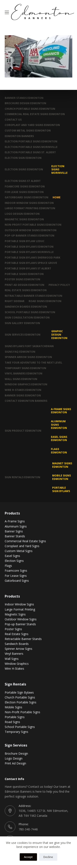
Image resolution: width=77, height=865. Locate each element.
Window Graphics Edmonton (26, 384)
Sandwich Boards (17, 644)
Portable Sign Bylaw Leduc (24, 241)
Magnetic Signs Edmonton (24, 219)
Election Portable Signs (20, 702)
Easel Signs (12, 556)
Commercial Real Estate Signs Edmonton (35, 114)
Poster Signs (13, 629)
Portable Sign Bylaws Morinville (29, 252)
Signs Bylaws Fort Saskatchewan (29, 346)
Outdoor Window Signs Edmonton (30, 230)
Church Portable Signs (20, 697)
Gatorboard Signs (17, 581)
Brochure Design (16, 753)
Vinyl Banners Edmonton (23, 373)
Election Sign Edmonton (23, 158)
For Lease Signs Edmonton (24, 192)
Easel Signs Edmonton (59, 438)
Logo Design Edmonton (22, 214)
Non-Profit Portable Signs (22, 712)
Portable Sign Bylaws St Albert (28, 268)
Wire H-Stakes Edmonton (23, 390)
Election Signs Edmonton (24, 169)
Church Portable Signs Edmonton (30, 109)
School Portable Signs (20, 727)
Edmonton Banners (19, 136)
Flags (8, 566)
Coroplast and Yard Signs (22, 546)
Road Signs (12, 722)
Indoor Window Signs (19, 604)
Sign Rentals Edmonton (22, 477)
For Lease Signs (16, 576)
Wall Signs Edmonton (21, 379)
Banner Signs (14, 531)
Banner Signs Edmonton (23, 395)
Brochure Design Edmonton (25, 103)
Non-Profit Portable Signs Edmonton (33, 224)
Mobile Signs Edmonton (61, 477)
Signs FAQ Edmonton (20, 352)
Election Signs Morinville (59, 169)
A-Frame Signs (15, 521)
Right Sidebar (14, 301)
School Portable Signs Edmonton (30, 312)
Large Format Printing (20, 609)
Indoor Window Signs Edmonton (29, 203)
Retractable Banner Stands (23, 639)
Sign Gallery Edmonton (22, 323)
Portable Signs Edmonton (24, 274)
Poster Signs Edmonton (22, 279)
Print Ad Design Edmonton (24, 285)
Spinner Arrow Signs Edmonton (28, 357)
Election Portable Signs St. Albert (30, 152)
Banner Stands (15, 536)
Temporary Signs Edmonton (25, 368)
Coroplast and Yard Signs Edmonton (32, 125)
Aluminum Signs (16, 526)
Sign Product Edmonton (23, 430)
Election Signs (14, 561)
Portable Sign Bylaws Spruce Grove (31, 263)
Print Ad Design (15, 763)
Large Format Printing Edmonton (30, 208)
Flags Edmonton (59, 450)
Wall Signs (12, 659)
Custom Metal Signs (19, 551)
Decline (48, 857)
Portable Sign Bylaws (61, 489)
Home (57, 197)
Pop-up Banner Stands (20, 624)
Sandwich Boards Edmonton (26, 306)
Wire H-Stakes (14, 668)
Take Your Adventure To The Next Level (33, 362)
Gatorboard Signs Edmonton (26, 197)
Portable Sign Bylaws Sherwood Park (32, 257)
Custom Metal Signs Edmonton (28, 130)
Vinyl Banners (14, 654)
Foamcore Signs (16, 570)
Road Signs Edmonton (45, 301)
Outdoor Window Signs (21, 619)
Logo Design (13, 758)
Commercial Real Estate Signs (25, 541)
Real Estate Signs (16, 634)
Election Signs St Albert (23, 181)
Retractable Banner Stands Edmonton (33, 296)
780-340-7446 (28, 829)
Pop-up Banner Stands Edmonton (29, 235)
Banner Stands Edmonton (24, 98)
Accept (28, 857)
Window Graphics (17, 664)
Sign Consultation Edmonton (27, 317)
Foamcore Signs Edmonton (25, 186)
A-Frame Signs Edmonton (61, 410)
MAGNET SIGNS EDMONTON (62, 465)
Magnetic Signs (15, 614)
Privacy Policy (59, 285)
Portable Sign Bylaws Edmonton (29, 246)
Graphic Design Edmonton (59, 334)
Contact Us (13, 119)
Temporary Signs (16, 732)
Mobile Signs (13, 707)
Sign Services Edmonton (22, 334)
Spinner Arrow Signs (18, 649)
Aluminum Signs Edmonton (59, 424)
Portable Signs (15, 717)
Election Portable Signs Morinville (31, 147)
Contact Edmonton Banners (26, 401)
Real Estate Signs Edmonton (26, 290)
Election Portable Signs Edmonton (31, 141)
